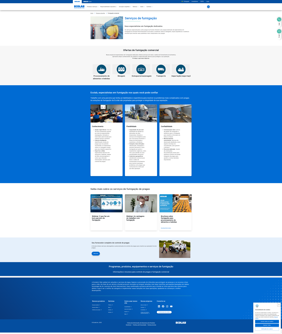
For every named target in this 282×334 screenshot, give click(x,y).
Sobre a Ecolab (144, 305)
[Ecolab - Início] (79, 7)
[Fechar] (279, 304)
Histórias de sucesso (96, 309)
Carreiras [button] (149, 6)
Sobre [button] (141, 6)
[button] (98, 7)
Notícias (110, 312)
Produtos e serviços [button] (92, 6)
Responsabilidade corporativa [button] (108, 6)
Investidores (195, 1)
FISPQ (202, 1)
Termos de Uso (152, 325)
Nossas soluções (100, 13)
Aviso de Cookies (127, 309)
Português (186, 1)
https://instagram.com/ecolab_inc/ (167, 306)
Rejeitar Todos (267, 325)
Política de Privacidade (139, 325)
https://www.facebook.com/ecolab (163, 306)
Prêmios (110, 305)
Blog (109, 307)
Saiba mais (95, 253)
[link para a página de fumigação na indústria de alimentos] (101, 69)
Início (91, 13)
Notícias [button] (135, 6)
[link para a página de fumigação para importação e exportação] (181, 69)
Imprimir (126, 311)
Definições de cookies (267, 329)
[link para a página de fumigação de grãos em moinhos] (121, 69)
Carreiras (142, 307)
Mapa (125, 314)
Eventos (109, 309)
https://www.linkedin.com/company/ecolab (159, 306)
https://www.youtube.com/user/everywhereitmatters (171, 306)
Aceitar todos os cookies (267, 321)
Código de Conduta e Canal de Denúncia (145, 313)
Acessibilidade (127, 306)
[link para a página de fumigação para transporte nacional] (161, 69)
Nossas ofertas (95, 307)
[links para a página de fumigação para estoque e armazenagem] (141, 69)
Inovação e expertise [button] (124, 6)
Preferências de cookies (164, 312)
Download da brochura (166, 228)
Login (207, 1)
